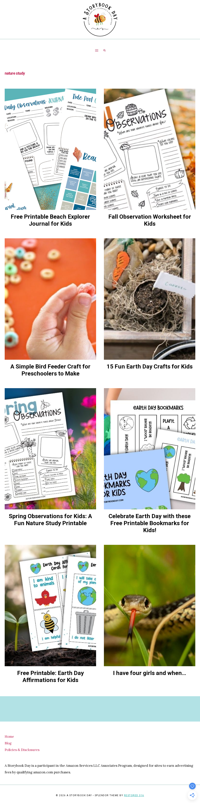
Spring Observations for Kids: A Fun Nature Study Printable (50, 519)
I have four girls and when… (149, 673)
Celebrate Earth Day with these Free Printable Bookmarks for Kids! (150, 523)
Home (9, 736)
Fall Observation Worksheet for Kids (149, 220)
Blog (8, 743)
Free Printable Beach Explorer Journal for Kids (50, 220)
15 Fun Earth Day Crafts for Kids (150, 366)
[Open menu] (96, 50)
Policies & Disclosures (22, 750)
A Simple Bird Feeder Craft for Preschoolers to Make (50, 370)
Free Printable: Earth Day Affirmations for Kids (50, 676)
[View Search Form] (104, 50)
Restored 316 (134, 795)
